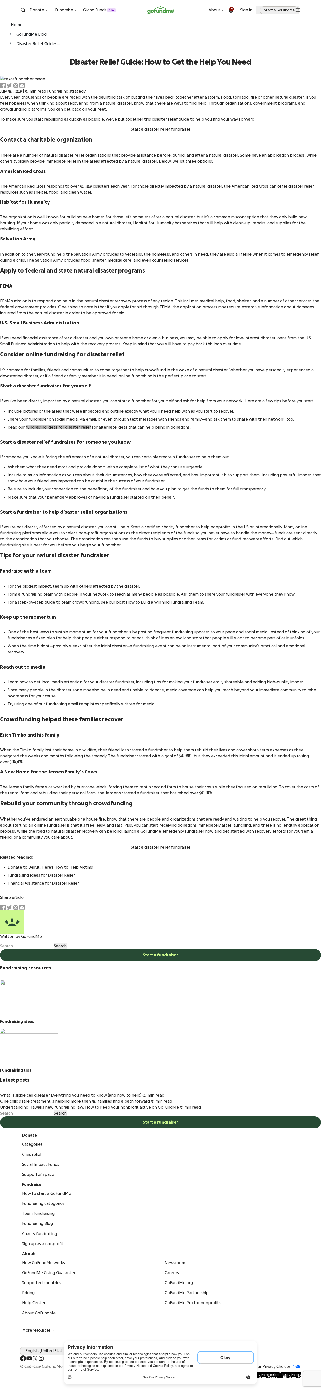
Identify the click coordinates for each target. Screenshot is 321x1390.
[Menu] (298, 10)
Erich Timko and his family (29, 735)
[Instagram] (41, 1358)
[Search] (23, 10)
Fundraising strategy (66, 91)
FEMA (6, 286)
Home (16, 25)
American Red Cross (23, 171)
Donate (37, 10)
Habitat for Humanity (25, 202)
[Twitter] (35, 1358)
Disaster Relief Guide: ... (38, 44)
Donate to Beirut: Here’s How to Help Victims (50, 867)
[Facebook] (23, 1358)
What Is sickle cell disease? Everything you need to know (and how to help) (71, 1095)
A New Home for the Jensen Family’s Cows (48, 771)
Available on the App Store (275, 1375)
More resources (36, 1330)
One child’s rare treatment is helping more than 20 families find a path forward (75, 1101)
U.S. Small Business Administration (39, 322)
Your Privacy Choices (272, 1367)
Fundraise (64, 10)
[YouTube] (29, 1358)
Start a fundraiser (160, 955)
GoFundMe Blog (31, 34)
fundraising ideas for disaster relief (58, 427)
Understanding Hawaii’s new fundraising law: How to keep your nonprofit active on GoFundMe (90, 1107)
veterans (133, 254)
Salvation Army (17, 238)
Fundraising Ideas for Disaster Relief (41, 875)
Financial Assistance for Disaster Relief (43, 883)
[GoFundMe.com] (160, 10)
